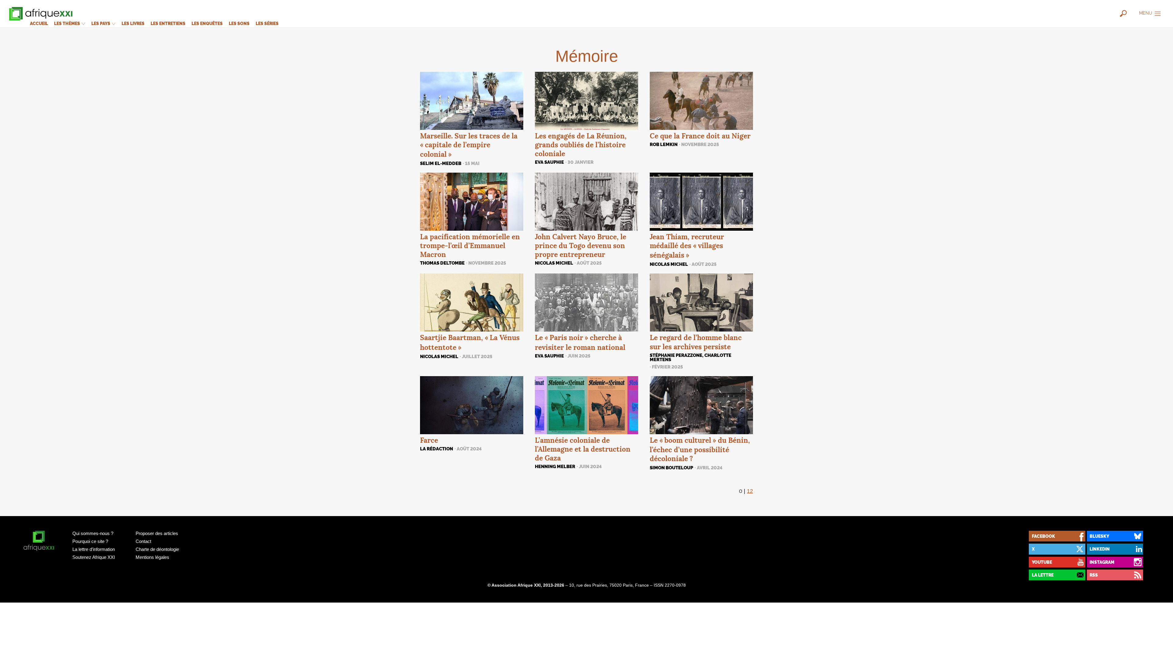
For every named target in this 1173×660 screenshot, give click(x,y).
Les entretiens (168, 23)
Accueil (39, 23)
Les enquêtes (207, 23)
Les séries (267, 23)
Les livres (133, 23)
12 (750, 491)
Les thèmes (67, 23)
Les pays (101, 23)
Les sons (239, 23)
